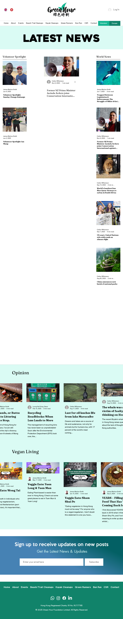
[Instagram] (58, 598)
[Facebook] (64, 598)
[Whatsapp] (52, 598)
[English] (6, 10)
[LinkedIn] (70, 598)
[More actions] (75, 81)
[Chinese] (12, 10)
